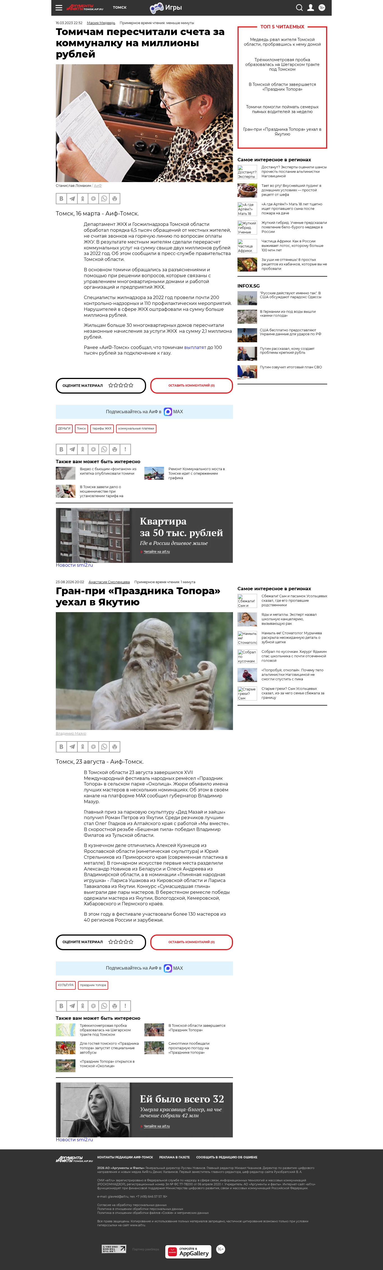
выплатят (195, 347)
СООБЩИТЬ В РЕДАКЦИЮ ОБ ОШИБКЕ (226, 1157)
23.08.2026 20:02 (70, 582)
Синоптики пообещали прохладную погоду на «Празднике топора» (189, 1048)
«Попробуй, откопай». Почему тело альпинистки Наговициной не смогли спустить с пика (293, 674)
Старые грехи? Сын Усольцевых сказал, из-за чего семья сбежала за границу (293, 693)
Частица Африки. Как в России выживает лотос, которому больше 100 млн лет (292, 245)
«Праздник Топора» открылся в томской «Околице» (107, 1063)
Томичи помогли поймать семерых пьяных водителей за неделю (282, 109)
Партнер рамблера (145, 1249)
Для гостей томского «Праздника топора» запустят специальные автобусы (109, 1048)
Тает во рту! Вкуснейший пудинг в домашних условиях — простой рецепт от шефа (291, 190)
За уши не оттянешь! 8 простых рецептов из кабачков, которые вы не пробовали (294, 264)
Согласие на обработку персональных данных (132, 1205)
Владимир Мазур (71, 733)
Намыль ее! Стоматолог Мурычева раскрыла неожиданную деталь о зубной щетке (292, 637)
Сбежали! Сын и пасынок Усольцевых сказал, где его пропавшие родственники (294, 600)
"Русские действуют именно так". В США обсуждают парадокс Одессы (290, 295)
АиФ (98, 185)
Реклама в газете (174, 1157)
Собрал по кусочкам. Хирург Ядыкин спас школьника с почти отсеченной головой (294, 656)
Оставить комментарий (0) (192, 385)
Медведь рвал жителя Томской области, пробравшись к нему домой (282, 42)
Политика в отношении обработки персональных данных (140, 1209)
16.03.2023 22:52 (69, 23)
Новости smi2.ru (74, 565)
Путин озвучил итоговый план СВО (291, 367)
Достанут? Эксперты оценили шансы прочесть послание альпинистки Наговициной (294, 171)
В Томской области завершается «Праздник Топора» (282, 87)
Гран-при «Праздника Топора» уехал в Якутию (282, 132)
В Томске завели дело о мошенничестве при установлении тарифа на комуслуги (89, 493)
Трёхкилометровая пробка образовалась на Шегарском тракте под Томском (282, 65)
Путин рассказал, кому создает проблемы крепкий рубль (287, 351)
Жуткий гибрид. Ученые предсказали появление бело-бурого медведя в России (294, 227)
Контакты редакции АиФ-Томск (125, 1157)
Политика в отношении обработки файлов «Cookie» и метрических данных (153, 1213)
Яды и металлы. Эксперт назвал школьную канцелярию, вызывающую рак (289, 619)
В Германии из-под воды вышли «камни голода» (288, 314)
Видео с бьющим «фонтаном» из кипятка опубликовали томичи (108, 471)
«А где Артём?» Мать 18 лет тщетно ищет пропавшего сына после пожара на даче (292, 208)
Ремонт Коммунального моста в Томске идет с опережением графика (197, 473)
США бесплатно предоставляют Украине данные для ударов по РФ (290, 332)
